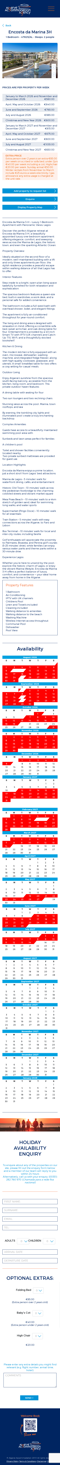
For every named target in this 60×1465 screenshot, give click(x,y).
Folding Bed (23, 1289)
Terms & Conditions (27, 1461)
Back (8, 25)
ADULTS (10, 1240)
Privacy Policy (13, 1461)
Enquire (30, 199)
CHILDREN (34, 1240)
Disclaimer (41, 1461)
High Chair (23, 1335)
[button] (54, 67)
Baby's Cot (24, 1312)
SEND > (29, 1397)
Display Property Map (30, 207)
